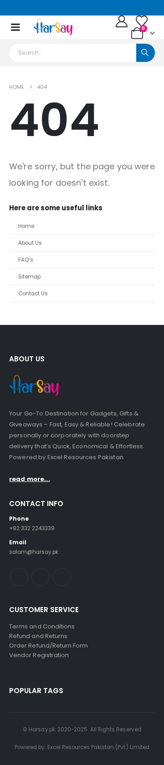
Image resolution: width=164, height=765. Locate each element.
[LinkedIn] (37, 7)
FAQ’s (25, 259)
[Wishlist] (142, 21)
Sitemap (29, 276)
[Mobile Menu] (15, 27)
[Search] (145, 53)
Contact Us (33, 293)
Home (26, 226)
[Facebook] (14, 7)
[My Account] (122, 21)
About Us (30, 243)
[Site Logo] (53, 27)
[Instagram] (25, 7)
